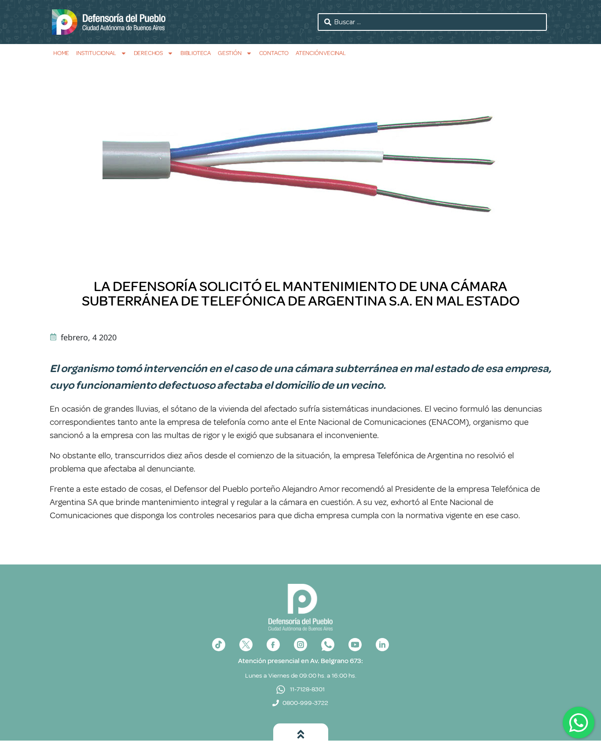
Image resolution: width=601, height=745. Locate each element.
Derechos (148, 53)
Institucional (96, 53)
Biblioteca (195, 53)
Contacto (274, 53)
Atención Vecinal (321, 53)
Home (61, 53)
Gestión (230, 53)
